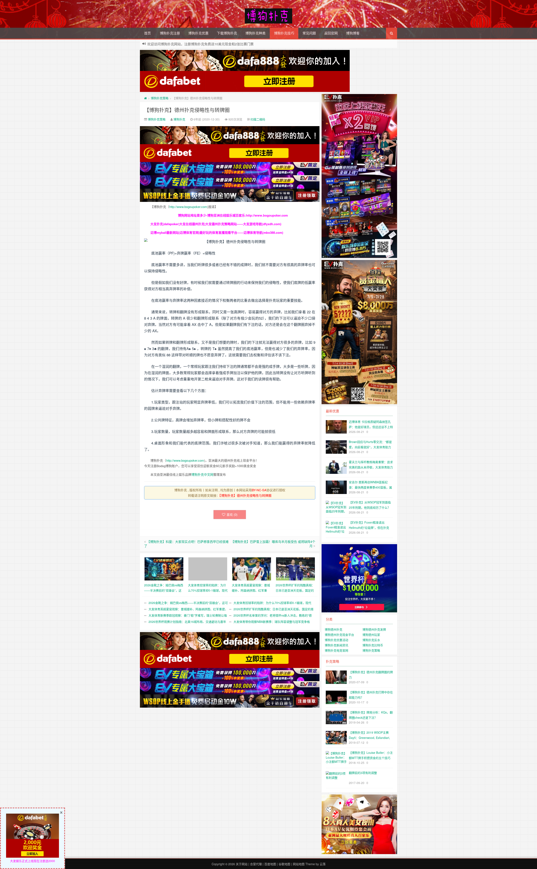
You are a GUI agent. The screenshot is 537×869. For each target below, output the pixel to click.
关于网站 (242, 864)
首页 (147, 33)
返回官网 (331, 33)
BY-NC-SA (259, 490)
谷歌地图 (284, 864)
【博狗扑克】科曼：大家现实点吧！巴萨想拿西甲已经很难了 (186, 543)
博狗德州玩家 (371, 634)
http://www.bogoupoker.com (188, 206)
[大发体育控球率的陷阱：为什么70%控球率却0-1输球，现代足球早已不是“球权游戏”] (207, 568)
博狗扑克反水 (371, 640)
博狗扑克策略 (159, 98)
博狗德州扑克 (333, 629)
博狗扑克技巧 (284, 33)
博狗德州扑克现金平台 (339, 634)
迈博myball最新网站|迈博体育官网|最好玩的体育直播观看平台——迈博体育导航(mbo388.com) (216, 232)
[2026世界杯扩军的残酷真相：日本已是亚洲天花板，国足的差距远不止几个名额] (295, 568)
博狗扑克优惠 (198, 33)
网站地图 (299, 864)
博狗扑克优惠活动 (336, 640)
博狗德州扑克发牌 (374, 629)
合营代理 (256, 864)
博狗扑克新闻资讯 (336, 645)
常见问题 (309, 33)
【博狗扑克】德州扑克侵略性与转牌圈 (187, 109)
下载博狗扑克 (227, 33)
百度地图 (270, 864)
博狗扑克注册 (170, 33)
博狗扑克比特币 (372, 645)
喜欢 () (232, 514)
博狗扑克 (179, 119)
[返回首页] (145, 98)
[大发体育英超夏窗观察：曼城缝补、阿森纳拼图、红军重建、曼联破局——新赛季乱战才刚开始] (251, 568)
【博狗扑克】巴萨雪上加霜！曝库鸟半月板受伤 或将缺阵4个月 (273, 543)
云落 (323, 864)
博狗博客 (353, 33)
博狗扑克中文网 (202, 474)
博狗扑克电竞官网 (336, 650)
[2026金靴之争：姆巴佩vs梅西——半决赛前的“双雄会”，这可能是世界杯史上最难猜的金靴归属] (164, 568)
